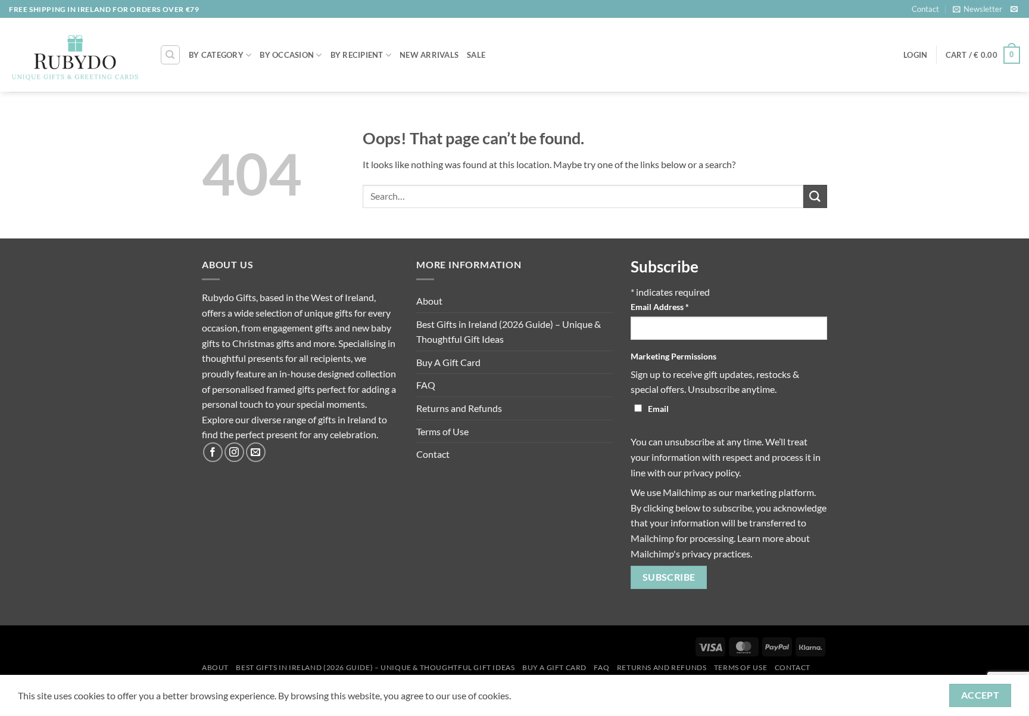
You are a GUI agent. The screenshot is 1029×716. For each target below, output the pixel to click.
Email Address (660, 307)
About (429, 300)
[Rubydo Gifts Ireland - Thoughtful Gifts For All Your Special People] (75, 55)
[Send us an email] (1014, 9)
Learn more (760, 538)
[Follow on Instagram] (234, 452)
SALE (476, 55)
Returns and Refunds (459, 408)
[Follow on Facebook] (213, 452)
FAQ (425, 384)
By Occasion (287, 55)
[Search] (170, 54)
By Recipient (356, 55)
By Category (216, 55)
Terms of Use (442, 431)
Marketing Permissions (673, 356)
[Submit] (815, 196)
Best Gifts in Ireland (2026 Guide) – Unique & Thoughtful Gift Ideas (508, 331)
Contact (925, 9)
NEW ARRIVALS (429, 55)
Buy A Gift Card (448, 362)
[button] (977, 9)
